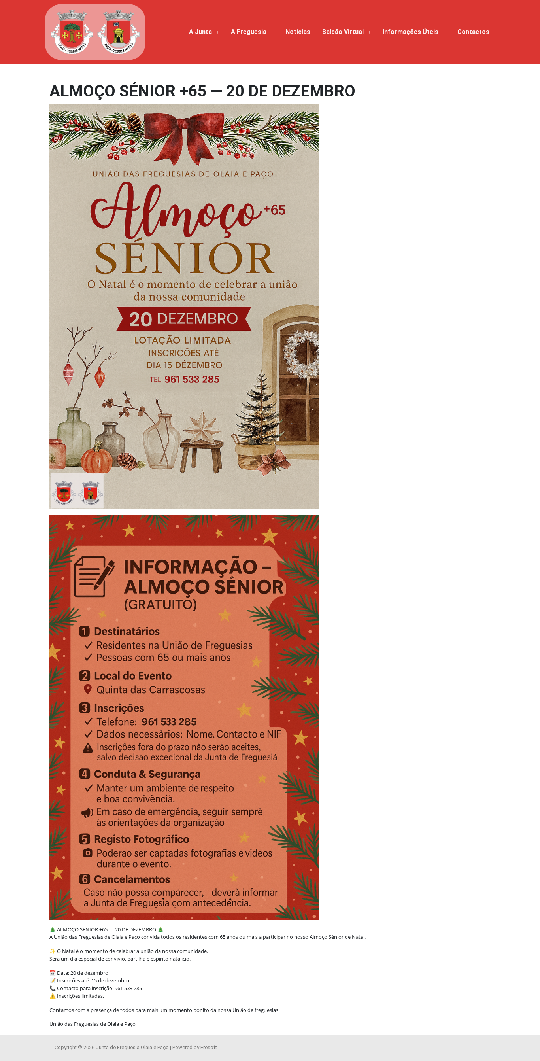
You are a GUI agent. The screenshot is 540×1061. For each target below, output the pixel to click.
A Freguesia (248, 32)
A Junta (200, 32)
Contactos (473, 32)
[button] (204, 32)
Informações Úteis (410, 32)
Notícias (297, 32)
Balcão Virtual (343, 32)
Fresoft (208, 1047)
